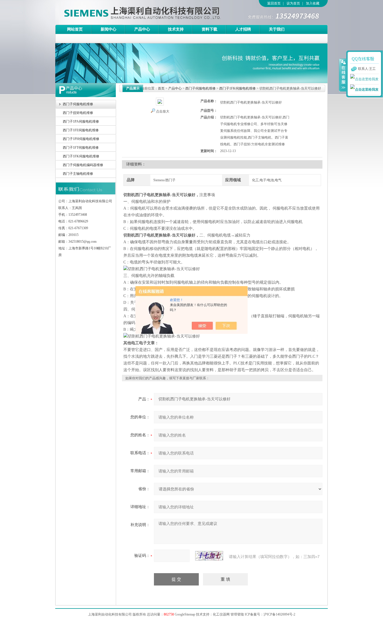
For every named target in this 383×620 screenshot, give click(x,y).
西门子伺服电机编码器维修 (83, 165)
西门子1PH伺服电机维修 (81, 139)
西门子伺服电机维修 (78, 104)
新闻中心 (108, 29)
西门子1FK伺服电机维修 (81, 156)
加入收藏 (312, 3)
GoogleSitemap (185, 614)
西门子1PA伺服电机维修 (81, 121)
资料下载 (209, 29)
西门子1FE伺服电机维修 (81, 130)
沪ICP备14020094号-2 (279, 614)
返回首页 (274, 3)
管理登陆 (237, 614)
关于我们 (277, 29)
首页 (161, 88)
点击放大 (162, 111)
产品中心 (142, 29)
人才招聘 (243, 29)
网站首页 (75, 29)
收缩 (343, 74)
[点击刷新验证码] (209, 556)
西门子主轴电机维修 (78, 174)
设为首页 (293, 3)
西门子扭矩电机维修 (78, 113)
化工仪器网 (221, 614)
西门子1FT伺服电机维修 (81, 148)
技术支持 (176, 29)
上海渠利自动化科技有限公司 (132, 12)
